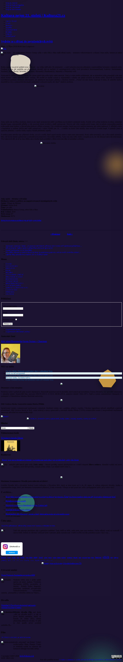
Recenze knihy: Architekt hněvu (18, 378)
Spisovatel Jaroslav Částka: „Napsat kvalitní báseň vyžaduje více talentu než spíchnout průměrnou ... (44, 246)
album (9, 560)
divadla (3, 557)
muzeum (84, 557)
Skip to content (11, 3)
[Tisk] (3, 49)
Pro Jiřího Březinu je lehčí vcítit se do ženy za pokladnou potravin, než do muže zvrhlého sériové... (43, 252)
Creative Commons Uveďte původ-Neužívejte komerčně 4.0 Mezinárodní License (90, 660)
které (89, 557)
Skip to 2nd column (13, 9)
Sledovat (12, 552)
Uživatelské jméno (10, 306)
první (17, 560)
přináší (13, 557)
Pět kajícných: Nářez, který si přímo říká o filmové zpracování (29, 248)
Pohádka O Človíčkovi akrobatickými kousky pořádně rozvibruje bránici (18, 606)
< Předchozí (55, 234)
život (92, 557)
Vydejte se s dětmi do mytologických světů (27, 41)
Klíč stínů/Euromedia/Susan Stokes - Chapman (24, 341)
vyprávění (42, 560)
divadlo (26, 560)
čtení (80, 557)
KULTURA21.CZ (27, 656)
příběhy (4, 560)
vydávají (50, 557)
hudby (35, 557)
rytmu (27, 557)
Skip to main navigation (15, 5)
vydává (9, 557)
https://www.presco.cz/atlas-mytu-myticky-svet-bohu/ (21, 220)
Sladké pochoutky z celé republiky (19, 250)
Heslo (5, 313)
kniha (22, 557)
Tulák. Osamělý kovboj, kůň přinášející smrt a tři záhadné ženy (29, 380)
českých (116, 557)
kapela (37, 560)
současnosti (69, 557)
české (41, 557)
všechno (59, 557)
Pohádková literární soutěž (16, 501)
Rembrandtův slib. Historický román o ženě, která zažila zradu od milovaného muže (37, 514)
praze (51, 560)
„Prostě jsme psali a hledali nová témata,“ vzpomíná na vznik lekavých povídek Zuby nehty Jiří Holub (40, 460)
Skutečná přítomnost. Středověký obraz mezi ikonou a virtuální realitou (28, 526)
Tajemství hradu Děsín (12, 437)
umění (54, 557)
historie (75, 557)
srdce (18, 557)
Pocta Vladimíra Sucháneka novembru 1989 (18, 575)
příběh (105, 557)
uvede (21, 560)
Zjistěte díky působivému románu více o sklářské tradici (27, 254)
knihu (45, 557)
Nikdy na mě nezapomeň (15, 373)
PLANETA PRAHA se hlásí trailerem (15, 637)
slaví (111, 557)
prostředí (63, 557)
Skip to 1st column (13, 7)
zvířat (47, 560)
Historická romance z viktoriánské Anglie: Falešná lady (27, 505)
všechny (32, 560)
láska (30, 557)
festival (98, 557)
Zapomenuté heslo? (13, 329)
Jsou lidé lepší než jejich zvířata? (18, 510)
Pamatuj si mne (8, 320)
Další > (70, 234)
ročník (13, 560)
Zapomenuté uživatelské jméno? (18, 332)
